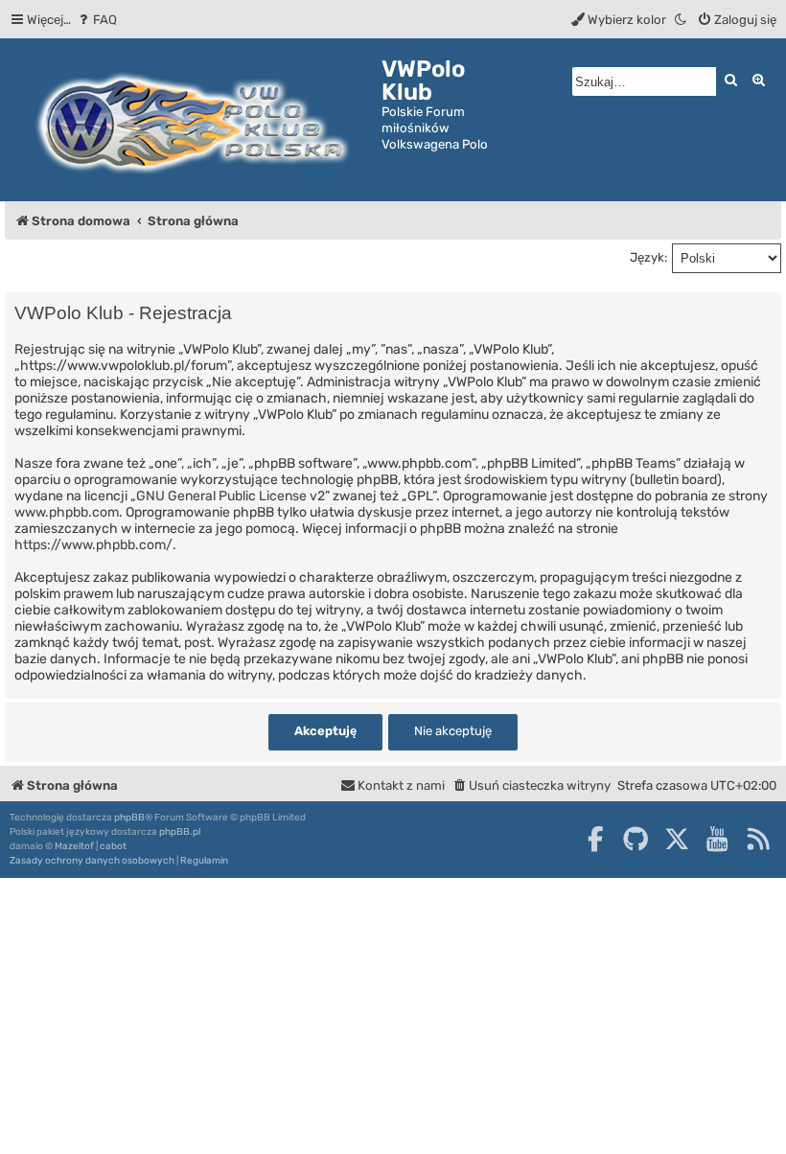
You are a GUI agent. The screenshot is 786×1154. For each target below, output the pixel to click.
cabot (113, 846)
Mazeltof (74, 846)
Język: (648, 257)
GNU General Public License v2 (230, 496)
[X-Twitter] (676, 838)
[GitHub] (635, 838)
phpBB (129, 817)
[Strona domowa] (193, 119)
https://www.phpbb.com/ (93, 545)
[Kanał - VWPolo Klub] (758, 838)
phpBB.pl (179, 832)
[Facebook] (595, 838)
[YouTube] (717, 838)
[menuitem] (96, 20)
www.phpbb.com (66, 512)
